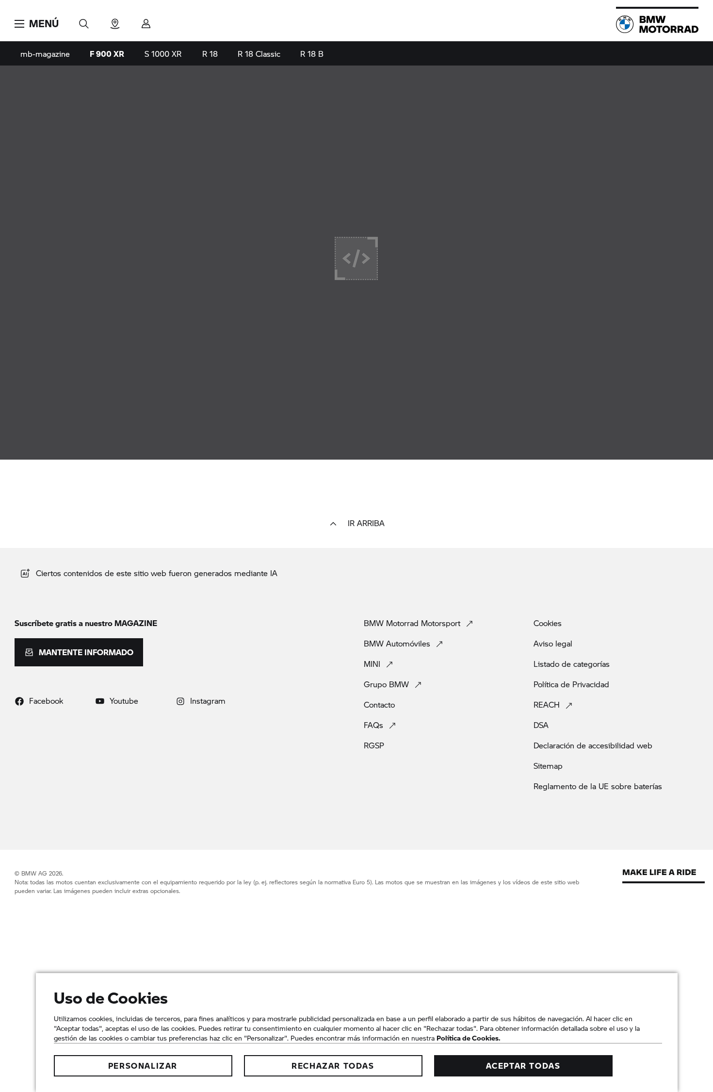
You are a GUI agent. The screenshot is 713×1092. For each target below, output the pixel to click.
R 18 (210, 53)
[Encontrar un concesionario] (115, 20)
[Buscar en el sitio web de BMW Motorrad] (84, 20)
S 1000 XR (163, 53)
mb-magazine (45, 53)
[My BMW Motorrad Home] (657, 24)
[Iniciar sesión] (146, 20)
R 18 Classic (259, 53)
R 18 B (312, 53)
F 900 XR (107, 53)
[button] (37, 24)
